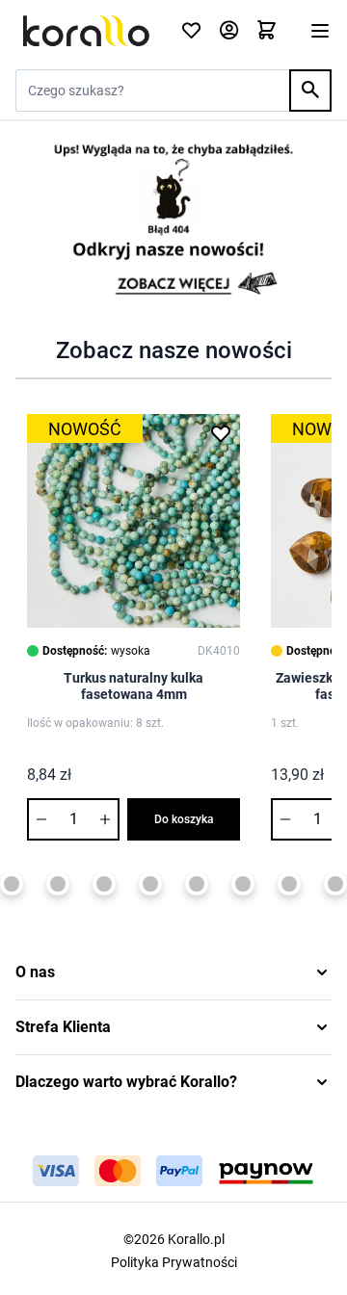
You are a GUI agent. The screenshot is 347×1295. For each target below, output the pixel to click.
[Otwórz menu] (320, 30)
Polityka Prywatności (174, 1262)
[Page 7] (104, 884)
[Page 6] (58, 884)
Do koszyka (184, 819)
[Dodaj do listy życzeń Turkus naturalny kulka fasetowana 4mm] (220, 433)
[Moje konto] (229, 31)
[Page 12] (335, 884)
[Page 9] (196, 884)
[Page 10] (243, 884)
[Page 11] (289, 884)
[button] (173, 972)
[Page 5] (11, 884)
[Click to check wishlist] (191, 31)
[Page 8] (150, 884)
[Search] (310, 90)
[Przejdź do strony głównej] (86, 30)
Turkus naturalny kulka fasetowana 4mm (133, 686)
